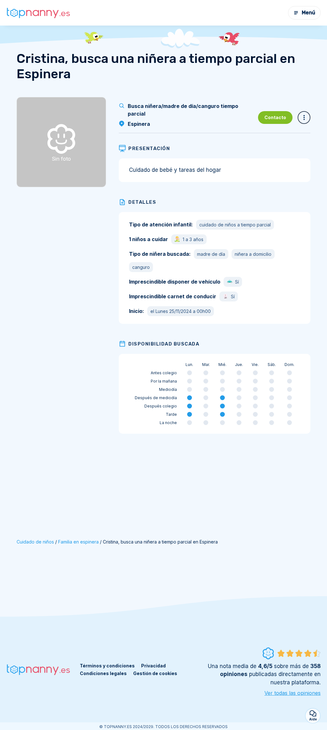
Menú (308, 13)
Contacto (275, 117)
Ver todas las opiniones (292, 693)
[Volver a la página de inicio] (38, 13)
